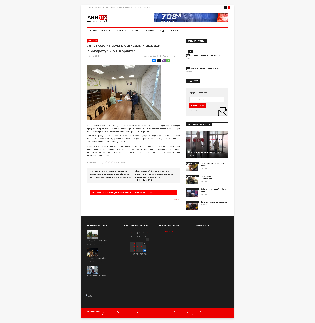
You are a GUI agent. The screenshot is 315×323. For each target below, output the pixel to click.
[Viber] (164, 60)
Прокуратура (92, 40)
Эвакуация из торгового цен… (205, 152)
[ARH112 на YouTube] (191, 17)
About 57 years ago (171, 231)
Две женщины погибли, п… (98, 258)
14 (142, 247)
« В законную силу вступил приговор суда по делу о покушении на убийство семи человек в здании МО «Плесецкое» (110, 174)
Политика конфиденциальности (186, 312)
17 (132, 250)
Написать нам (116, 7)
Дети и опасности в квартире (214, 202)
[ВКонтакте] (154, 60)
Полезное (175, 30)
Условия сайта (166, 312)
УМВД (191, 51)
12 (137, 247)
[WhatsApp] (168, 60)
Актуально (120, 30)
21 (142, 250)
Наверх (177, 199)
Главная (93, 30)
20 (140, 250)
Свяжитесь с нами (199, 315)
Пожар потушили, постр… (97, 276)
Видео (163, 30)
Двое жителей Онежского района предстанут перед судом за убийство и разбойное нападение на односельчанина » (155, 175)
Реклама (126, 7)
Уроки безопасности (192, 163)
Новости (105, 30)
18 (134, 250)
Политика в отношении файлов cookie (176, 315)
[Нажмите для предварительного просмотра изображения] (133, 90)
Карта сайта (145, 7)
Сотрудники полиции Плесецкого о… (203, 68)
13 (140, 247)
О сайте (106, 7)
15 (145, 247)
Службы (136, 30)
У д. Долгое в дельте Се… (98, 241)
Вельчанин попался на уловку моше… (203, 55)
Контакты (135, 7)
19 (137, 250)
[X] (159, 60)
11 (134, 247)
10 (132, 247)
